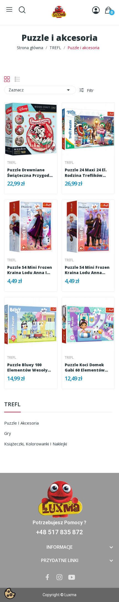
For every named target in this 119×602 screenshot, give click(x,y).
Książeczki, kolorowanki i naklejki (35, 444)
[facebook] (47, 577)
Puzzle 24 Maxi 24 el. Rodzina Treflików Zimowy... (86, 172)
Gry (7, 433)
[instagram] (59, 577)
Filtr (90, 90)
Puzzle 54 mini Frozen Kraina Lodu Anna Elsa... (87, 270)
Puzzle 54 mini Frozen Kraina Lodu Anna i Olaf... (29, 270)
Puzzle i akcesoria (21, 423)
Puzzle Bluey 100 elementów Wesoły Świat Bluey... (27, 367)
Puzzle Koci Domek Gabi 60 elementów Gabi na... (85, 367)
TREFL (12, 405)
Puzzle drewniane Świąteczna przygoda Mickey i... (29, 172)
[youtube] (71, 577)
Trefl (11, 162)
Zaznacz (40, 90)
